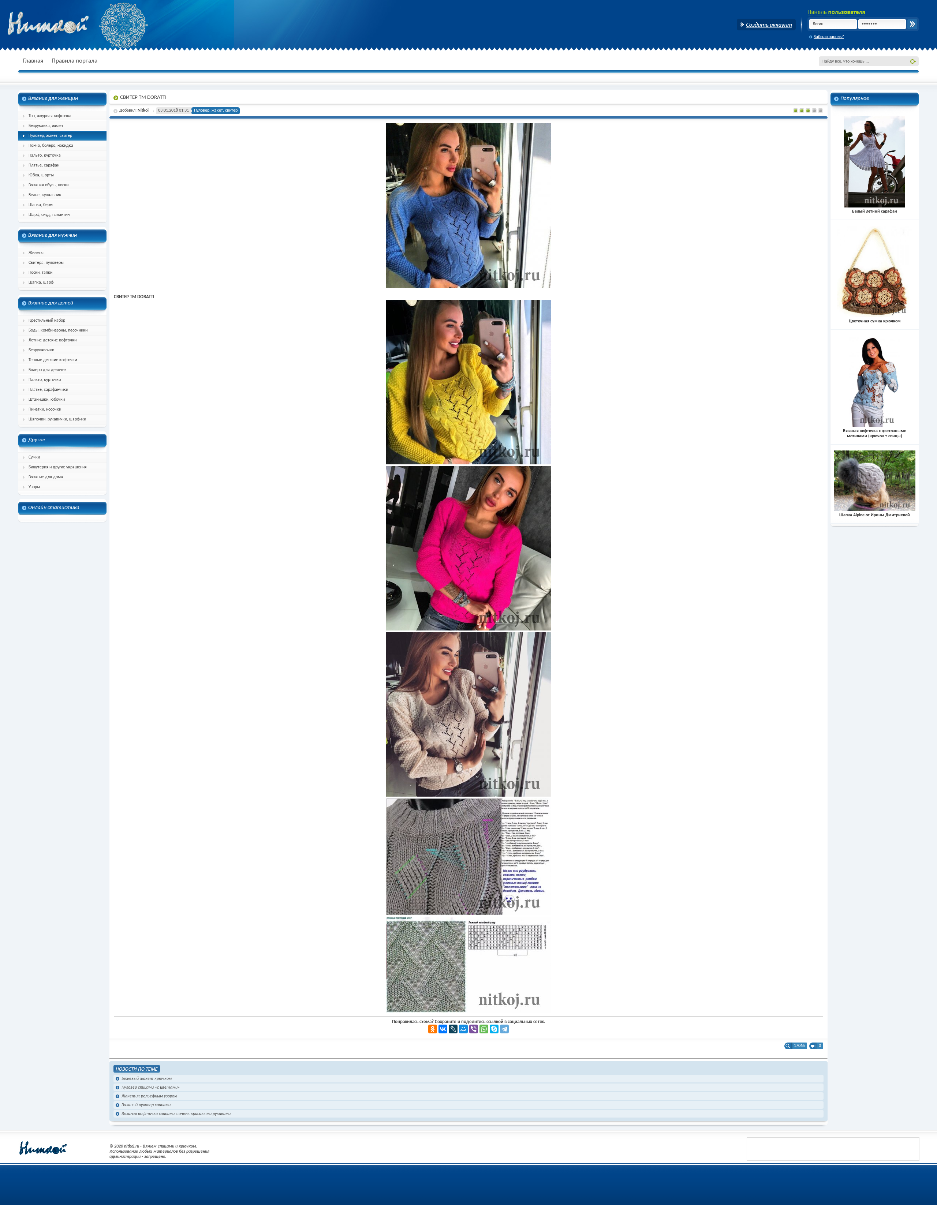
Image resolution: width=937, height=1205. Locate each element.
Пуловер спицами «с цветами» (151, 1087)
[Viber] (473, 1029)
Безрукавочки (41, 350)
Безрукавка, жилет (46, 126)
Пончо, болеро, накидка (51, 145)
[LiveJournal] (453, 1029)
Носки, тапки (40, 272)
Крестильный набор (47, 320)
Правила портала (74, 61)
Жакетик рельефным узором (149, 1096)
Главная (33, 61)
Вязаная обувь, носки (48, 185)
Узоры (34, 487)
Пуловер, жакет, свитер (50, 136)
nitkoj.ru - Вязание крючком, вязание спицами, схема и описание (66, 24)
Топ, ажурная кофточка (50, 116)
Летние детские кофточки (52, 340)
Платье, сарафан (44, 165)
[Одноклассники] (432, 1029)
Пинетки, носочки (45, 409)
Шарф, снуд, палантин (49, 215)
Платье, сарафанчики (48, 390)
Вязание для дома (46, 477)
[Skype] (494, 1029)
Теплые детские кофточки (53, 360)
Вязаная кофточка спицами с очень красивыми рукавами (176, 1114)
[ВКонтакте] (442, 1029)
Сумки (34, 457)
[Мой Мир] (463, 1029)
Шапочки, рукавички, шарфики (57, 419)
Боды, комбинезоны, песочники (58, 330)
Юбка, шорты (41, 175)
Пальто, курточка (45, 155)
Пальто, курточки (45, 380)
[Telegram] (504, 1029)
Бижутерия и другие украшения (58, 467)
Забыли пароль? (829, 37)
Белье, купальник (45, 195)
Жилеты (36, 253)
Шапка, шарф (41, 282)
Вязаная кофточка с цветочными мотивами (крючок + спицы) (875, 433)
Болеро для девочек (48, 370)
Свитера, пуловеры (46, 263)
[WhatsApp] (483, 1029)
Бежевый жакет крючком (147, 1079)
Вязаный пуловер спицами (146, 1105)
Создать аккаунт (766, 24)
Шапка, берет (41, 205)
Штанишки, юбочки (47, 399)
